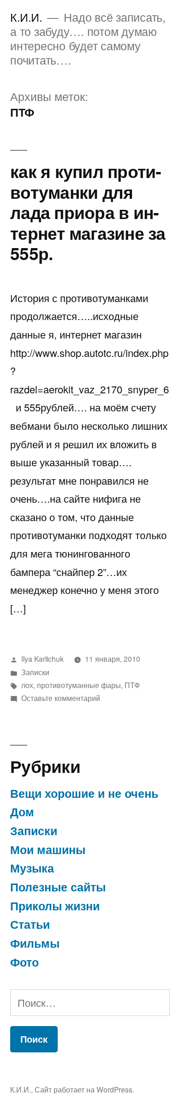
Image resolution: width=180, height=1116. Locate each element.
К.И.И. (26, 17)
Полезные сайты (58, 887)
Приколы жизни (55, 905)
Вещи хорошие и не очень (84, 793)
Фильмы (35, 943)
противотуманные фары (79, 685)
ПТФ (132, 685)
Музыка (32, 868)
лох (27, 685)
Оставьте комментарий (60, 698)
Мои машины (47, 849)
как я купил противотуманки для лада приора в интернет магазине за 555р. (88, 212)
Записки (35, 672)
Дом (22, 811)
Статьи (30, 924)
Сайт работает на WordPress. (84, 1089)
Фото (24, 962)
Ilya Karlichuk (42, 658)
